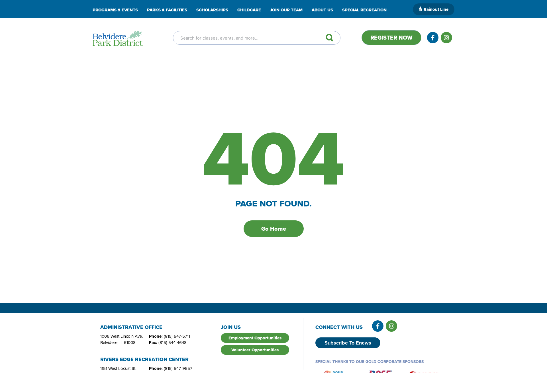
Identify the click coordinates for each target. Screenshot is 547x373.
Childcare (249, 10)
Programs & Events (115, 10)
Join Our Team (286, 10)
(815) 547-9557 (178, 368)
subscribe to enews (347, 343)
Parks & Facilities (167, 10)
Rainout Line (436, 9)
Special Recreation (364, 10)
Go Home (273, 228)
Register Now (391, 37)
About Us (322, 10)
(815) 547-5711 (177, 336)
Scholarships (212, 10)
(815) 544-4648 (172, 342)
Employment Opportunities (254, 338)
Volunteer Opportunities (255, 350)
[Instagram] (446, 37)
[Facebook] (432, 37)
